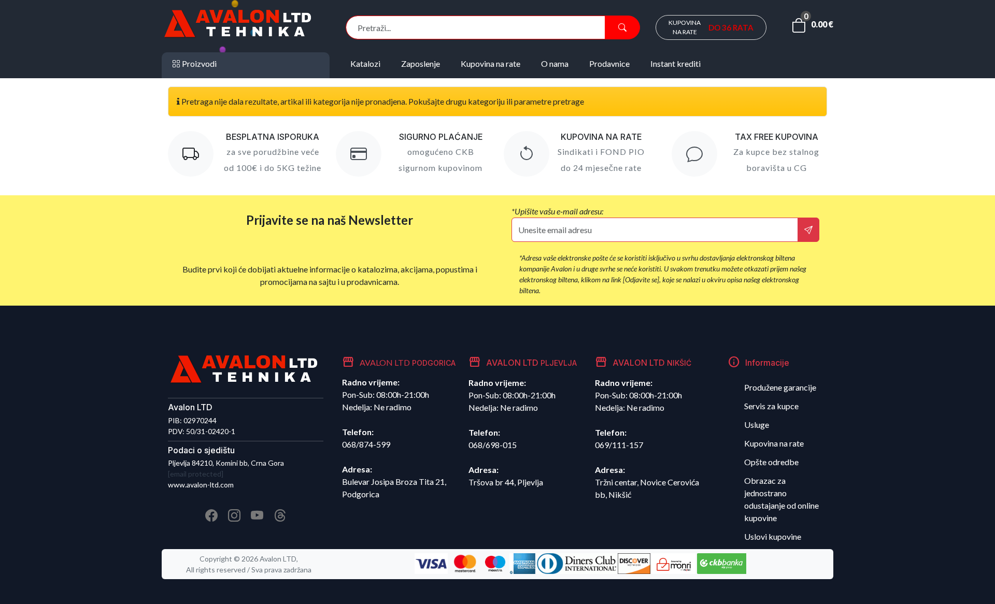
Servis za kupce (771, 406)
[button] (812, 27)
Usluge (756, 424)
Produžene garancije (780, 387)
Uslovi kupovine (772, 536)
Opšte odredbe (771, 462)
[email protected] (195, 473)
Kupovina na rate (774, 443)
